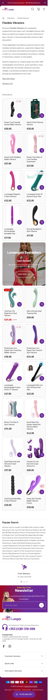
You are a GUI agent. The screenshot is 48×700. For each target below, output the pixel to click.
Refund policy (7, 687)
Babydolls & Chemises (17, 546)
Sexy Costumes (37, 548)
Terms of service (25, 687)
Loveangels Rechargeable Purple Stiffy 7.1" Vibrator (12, 387)
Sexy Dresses (7, 551)
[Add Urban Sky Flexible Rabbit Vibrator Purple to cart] (41, 492)
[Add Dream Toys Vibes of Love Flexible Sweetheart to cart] (41, 150)
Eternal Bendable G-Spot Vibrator (34, 230)
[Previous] (3, 3)
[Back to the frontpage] (3, 18)
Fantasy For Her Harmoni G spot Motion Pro (33, 463)
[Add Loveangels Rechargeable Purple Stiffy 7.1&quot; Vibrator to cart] (19, 378)
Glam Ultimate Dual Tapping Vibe (34, 312)
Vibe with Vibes (8, 78)
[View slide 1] (21, 581)
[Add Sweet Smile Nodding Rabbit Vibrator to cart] (19, 150)
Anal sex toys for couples (11, 527)
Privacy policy (16, 687)
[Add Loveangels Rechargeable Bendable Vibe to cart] (19, 222)
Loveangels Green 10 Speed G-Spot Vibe (34, 195)
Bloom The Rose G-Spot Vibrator (11, 423)
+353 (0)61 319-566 (22, 629)
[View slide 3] (26, 581)
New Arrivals (14, 559)
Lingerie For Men (18, 551)
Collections (10, 18)
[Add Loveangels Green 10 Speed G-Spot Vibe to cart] (41, 187)
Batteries (15, 553)
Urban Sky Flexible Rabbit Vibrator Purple (34, 500)
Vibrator (37, 527)
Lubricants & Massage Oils (11, 556)
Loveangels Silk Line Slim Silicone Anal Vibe (35, 387)
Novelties (15, 532)
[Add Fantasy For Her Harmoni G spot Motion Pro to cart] (41, 454)
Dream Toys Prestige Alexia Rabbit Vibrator (12, 123)
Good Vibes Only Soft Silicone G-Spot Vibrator (12, 463)
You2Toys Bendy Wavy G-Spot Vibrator (12, 499)
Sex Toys (14, 535)
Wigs (10, 553)
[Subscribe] (41, 605)
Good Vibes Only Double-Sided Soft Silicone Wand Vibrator (34, 425)
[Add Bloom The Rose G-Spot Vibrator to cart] (19, 415)
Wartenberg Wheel (17, 540)
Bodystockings (31, 543)
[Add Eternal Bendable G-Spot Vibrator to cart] (41, 222)
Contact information (37, 687)
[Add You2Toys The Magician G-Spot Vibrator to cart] (19, 304)
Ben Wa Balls (6, 532)
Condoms (23, 553)
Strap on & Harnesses (27, 532)
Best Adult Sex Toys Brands (29, 559)
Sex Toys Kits (16, 530)
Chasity (21, 538)
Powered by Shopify (29, 684)
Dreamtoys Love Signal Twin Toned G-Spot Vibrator (35, 350)
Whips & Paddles (30, 540)
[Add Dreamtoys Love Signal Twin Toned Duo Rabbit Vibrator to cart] (19, 341)
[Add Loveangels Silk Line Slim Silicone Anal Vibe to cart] (41, 378)
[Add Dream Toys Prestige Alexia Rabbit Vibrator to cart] (19, 115)
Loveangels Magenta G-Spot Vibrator (12, 195)
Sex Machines (27, 530)
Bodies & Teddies (32, 546)
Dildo (31, 527)
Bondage (21, 535)
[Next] (44, 3)
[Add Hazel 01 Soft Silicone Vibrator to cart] (41, 115)
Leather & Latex (11, 538)
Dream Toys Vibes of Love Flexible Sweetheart (34, 159)
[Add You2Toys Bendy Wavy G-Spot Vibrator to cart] (19, 492)
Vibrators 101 (7, 83)
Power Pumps (29, 538)
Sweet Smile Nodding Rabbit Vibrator (12, 158)
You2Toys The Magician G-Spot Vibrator (10, 313)
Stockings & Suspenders (22, 548)
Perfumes (5, 559)
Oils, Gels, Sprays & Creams (31, 556)
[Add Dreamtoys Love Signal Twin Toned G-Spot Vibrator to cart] (41, 341)
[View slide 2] (24, 581)
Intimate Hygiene (34, 553)
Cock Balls (24, 527)
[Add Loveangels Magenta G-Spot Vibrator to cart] (19, 187)
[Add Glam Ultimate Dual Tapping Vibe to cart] (41, 304)
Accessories (29, 551)
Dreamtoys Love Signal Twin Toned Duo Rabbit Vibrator (12, 350)
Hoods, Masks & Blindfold (16, 543)
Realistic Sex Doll (39, 530)
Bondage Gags (31, 535)
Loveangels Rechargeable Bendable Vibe (9, 231)
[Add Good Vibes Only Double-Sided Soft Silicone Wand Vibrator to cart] (41, 415)
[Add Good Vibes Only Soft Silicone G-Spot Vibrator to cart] (19, 454)
